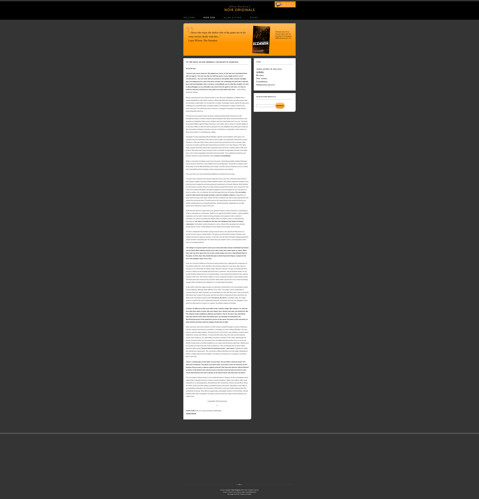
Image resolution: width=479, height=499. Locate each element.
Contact (225, 492)
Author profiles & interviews (269, 68)
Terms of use (232, 492)
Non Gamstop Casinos (11, 440)
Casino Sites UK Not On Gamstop (15, 470)
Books (253, 17)
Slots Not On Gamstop (11, 462)
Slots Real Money (9, 437)
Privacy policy (241, 492)
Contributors (262, 81)
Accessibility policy (251, 492)
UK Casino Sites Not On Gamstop (15, 459)
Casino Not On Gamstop (11, 453)
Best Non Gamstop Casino (12, 451)
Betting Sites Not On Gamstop (13, 480)
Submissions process (265, 84)
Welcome (191, 17)
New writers (261, 78)
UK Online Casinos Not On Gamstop (15, 443)
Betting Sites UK (9, 456)
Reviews (260, 75)
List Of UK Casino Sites (11, 472)
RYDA (238, 494)
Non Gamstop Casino (10, 445)
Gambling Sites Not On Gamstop (14, 464)
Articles (260, 72)
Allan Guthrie (231, 17)
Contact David (191, 413)
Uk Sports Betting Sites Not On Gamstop (17, 475)
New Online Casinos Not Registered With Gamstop (21, 467)
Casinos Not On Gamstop (12, 448)
